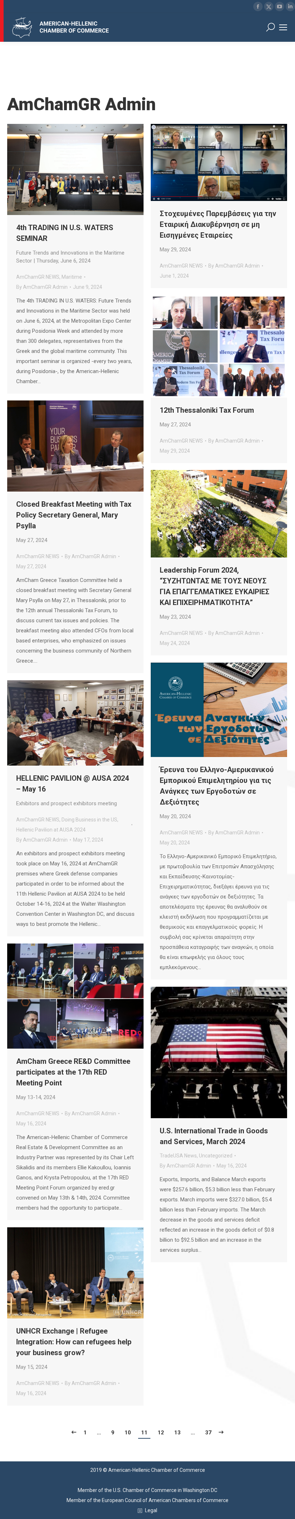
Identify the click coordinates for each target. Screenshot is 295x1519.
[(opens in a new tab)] (219, 162)
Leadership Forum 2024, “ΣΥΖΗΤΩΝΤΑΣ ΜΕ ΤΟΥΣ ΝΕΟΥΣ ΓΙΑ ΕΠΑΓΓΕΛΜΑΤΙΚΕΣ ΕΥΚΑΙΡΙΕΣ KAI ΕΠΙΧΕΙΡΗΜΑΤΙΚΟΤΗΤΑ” (214, 593)
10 (127, 1432)
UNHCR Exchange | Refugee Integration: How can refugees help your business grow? (73, 1348)
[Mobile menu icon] (283, 27)
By (42, 287)
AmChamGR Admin (81, 104)
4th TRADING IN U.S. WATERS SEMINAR (70, 243)
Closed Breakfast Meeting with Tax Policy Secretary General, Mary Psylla (73, 521)
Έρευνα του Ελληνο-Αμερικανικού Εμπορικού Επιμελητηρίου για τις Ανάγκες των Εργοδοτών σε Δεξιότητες (217, 792)
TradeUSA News (178, 1156)
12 (161, 1432)
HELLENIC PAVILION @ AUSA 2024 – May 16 (72, 790)
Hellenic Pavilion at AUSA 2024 (51, 830)
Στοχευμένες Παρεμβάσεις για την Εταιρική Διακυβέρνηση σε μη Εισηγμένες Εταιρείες (218, 231)
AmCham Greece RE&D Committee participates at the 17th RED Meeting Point (73, 1079)
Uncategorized (215, 1156)
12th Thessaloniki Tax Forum (207, 417)
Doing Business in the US (89, 820)
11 (144, 1432)
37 (208, 1432)
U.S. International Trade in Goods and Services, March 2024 (214, 1136)
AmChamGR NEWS (37, 277)
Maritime (72, 277)
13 (177, 1432)
